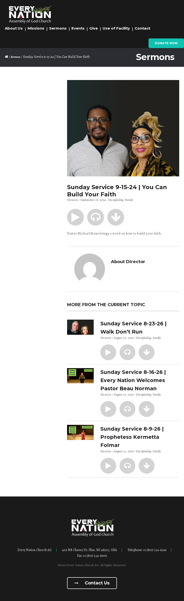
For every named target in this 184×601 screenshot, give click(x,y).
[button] (75, 217)
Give (93, 28)
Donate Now (166, 43)
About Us (14, 28)
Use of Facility (116, 28)
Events (78, 28)
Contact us (96, 583)
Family (129, 200)
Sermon (15, 57)
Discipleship (115, 200)
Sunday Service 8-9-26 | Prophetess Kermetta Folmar (132, 437)
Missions (36, 28)
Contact (142, 28)
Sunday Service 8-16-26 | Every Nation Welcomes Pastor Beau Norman (133, 380)
